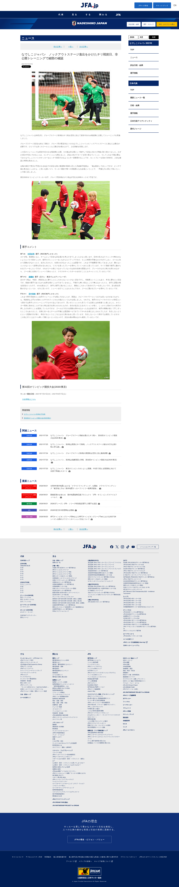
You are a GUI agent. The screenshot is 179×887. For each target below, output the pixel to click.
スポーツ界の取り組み (59, 777)
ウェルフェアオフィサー (59, 781)
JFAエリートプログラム (95, 666)
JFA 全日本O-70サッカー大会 (132, 605)
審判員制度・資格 (57, 666)
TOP (132, 49)
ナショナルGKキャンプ (95, 668)
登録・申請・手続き (129, 670)
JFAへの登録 (143, 5)
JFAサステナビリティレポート (97, 723)
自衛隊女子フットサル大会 (131, 616)
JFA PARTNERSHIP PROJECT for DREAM (65, 805)
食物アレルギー (57, 737)
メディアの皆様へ (85, 861)
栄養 (53, 739)
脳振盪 (54, 724)
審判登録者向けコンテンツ (60, 670)
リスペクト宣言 (57, 752)
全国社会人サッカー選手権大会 (61, 582)
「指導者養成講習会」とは (60, 686)
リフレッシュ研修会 (58, 692)
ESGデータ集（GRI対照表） (131, 675)
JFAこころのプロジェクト (95, 706)
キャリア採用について (102, 861)
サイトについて (18, 857)
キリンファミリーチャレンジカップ (31, 670)
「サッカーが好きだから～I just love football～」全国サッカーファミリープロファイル (34, 688)
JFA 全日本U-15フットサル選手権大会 (134, 622)
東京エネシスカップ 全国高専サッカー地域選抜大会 (68, 607)
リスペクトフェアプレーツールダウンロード (65, 792)
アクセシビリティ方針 (34, 857)
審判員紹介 (55, 668)
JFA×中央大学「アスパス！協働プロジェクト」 (102, 704)
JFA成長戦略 (127, 666)
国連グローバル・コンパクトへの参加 (99, 725)
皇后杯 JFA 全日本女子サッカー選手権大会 (136, 562)
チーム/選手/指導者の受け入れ (97, 741)
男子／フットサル (25, 597)
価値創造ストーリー (129, 677)
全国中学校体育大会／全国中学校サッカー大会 (102, 588)
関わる (103, 15)
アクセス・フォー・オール (131, 683)
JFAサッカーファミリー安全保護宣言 (99, 702)
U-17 (21, 575)
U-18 (21, 573)
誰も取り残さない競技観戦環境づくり (99, 698)
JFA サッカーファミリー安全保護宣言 (63, 754)
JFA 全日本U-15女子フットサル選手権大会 (136, 624)
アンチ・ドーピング (58, 735)
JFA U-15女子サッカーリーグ (132, 579)
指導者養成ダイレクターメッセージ (63, 684)
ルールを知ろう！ (128, 639)
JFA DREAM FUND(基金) (60, 802)
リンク (125, 727)
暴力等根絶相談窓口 (58, 794)
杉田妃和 (31, 254)
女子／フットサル (25, 601)
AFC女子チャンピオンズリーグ (132, 589)
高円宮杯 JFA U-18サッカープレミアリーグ (101, 564)
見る (75, 15)
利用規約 (48, 857)
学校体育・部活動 (25, 681)
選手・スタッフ (148, 24)
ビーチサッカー (25, 607)
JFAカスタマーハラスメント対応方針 (153, 857)
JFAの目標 (126, 664)
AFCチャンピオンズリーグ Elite (61, 572)
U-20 (21, 586)
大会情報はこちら (29, 399)
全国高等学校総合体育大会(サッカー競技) (100, 573)
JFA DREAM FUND (129, 687)
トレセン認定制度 (93, 662)
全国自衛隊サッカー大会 (59, 586)
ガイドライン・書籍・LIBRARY (61, 747)
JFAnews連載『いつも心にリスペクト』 (64, 771)
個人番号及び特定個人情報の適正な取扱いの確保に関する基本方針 (93, 857)
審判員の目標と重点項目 (59, 677)
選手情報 (134, 73)
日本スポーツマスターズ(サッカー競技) (64, 588)
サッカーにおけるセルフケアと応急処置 (64, 743)
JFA (89, 654)
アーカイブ (70, 861)
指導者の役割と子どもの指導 (61, 767)
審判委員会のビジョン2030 (60, 660)
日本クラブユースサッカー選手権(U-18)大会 (101, 577)
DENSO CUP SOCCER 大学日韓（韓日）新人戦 (67, 601)
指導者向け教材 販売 (58, 698)
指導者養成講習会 (57, 690)
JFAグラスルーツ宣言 (26, 660)
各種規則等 (126, 720)
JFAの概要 (126, 662)
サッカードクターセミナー (60, 731)
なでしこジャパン (25, 584)
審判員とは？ (56, 662)
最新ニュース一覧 (137, 97)
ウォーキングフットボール (28, 672)
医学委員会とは (57, 745)
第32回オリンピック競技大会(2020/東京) (37, 418)
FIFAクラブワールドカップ (60, 611)
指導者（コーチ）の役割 (59, 682)
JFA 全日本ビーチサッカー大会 (132, 636)
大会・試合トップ (57, 560)
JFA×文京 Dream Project (130, 685)
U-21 (21, 569)
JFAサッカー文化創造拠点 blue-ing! (134, 642)
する (88, 15)
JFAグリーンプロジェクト (95, 696)
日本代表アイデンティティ (141, 121)
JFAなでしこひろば (26, 666)
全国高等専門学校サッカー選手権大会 (63, 605)
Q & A (125, 724)
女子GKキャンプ (93, 670)
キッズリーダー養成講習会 (28, 679)
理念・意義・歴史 (57, 700)
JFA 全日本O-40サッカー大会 (132, 598)
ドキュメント (127, 708)
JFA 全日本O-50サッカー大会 (132, 600)
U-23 (21, 567)
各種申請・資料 (57, 705)
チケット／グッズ (128, 714)
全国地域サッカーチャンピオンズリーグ (64, 578)
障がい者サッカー (25, 683)
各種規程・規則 (127, 668)
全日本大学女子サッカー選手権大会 (134, 569)
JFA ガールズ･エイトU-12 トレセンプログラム (102, 672)
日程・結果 (134, 105)
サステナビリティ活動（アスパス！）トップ (101, 694)
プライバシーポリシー (129, 857)
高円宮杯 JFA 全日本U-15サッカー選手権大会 (101, 586)
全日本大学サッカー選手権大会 (61, 590)
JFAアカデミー (92, 683)
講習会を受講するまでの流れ (61, 688)
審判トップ (55, 658)
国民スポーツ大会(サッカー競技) (62, 576)
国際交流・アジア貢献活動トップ (98, 730)
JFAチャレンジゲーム (26, 668)
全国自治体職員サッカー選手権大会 (63, 584)
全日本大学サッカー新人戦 (60, 594)
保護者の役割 (56, 769)
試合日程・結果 (134, 24)
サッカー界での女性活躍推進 (96, 700)
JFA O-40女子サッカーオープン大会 (134, 566)
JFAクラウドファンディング (61, 799)
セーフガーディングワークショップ (63, 788)
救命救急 (55, 728)
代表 (61, 15)
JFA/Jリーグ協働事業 (94, 689)
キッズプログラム (25, 677)
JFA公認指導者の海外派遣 (60, 715)
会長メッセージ (127, 660)
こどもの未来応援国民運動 (96, 711)
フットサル (126, 701)
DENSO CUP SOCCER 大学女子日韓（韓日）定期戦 (68, 603)
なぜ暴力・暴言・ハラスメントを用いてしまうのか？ (68, 763)
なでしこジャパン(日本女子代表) (34, 414)
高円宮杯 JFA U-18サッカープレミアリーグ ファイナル (104, 562)
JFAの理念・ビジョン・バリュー (89, 839)
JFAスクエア (24, 674)
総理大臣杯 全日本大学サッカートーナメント (66, 592)
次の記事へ (83, 46)
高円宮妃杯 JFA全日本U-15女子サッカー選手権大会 (138, 577)
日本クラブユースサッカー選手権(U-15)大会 (101, 592)
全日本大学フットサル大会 (131, 618)
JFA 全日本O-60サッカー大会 (132, 603)
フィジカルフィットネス (59, 711)
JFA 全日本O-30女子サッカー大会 (133, 564)
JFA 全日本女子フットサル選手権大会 (134, 614)
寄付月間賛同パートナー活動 (96, 727)
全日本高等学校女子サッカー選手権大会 (135, 581)
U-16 (21, 577)
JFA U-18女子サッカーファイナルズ (134, 571)
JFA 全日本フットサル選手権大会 (133, 612)
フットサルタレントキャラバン (97, 677)
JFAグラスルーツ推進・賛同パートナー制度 (33, 691)
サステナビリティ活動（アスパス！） (134, 679)
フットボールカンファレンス (61, 694)
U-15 (21, 579)
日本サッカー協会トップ (130, 658)
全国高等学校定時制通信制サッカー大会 (100, 575)
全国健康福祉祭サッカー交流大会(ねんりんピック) (138, 607)
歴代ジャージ (135, 128)
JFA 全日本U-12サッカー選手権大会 (99, 602)
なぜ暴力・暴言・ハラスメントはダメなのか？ (66, 765)
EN (175, 5)
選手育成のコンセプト (94, 660)
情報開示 (125, 672)
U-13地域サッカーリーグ (95, 590)
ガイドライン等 (57, 719)
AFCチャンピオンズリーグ (60, 570)
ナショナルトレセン (94, 664)
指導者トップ (56, 680)
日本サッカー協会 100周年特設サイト (134, 681)
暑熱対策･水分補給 (58, 726)
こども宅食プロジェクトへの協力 (98, 721)
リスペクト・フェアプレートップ (62, 750)
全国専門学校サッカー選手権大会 (62, 609)
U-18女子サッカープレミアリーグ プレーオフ (137, 575)
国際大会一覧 (56, 562)
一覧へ (70, 46)
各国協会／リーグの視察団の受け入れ (99, 743)
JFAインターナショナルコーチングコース (65, 717)
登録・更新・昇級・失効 (59, 703)
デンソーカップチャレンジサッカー (63, 597)
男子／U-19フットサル (27, 599)
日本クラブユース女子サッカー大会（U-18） (136, 587)
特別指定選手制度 (93, 679)
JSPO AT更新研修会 (58, 733)
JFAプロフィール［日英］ (131, 689)
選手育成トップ (92, 658)
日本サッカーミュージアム (131, 645)
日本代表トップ (25, 560)
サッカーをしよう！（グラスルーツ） (31, 658)
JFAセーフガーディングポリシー (62, 756)
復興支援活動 (92, 719)
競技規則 (55, 672)
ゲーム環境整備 (92, 681)
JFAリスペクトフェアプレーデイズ (63, 779)
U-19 (21, 571)
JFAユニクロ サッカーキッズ (29, 662)
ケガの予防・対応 (57, 741)
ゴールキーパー (57, 709)
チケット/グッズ (162, 5)
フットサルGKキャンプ (95, 675)
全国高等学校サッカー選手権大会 (98, 571)
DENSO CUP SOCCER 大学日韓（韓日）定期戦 (67, 599)
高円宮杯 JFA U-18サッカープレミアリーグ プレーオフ (104, 569)
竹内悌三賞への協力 (94, 709)
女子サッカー (127, 698)
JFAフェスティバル (26, 685)
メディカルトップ (57, 722)
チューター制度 (57, 707)
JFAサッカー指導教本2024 (60, 696)
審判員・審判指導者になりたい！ (62, 664)
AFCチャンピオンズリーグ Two (61, 574)
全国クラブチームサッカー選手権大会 (63, 580)
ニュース (134, 57)
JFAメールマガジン (129, 730)
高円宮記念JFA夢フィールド (96, 687)
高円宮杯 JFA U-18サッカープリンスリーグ (101, 566)
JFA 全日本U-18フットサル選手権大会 (134, 620)
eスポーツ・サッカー (26, 612)
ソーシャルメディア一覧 (148, 547)
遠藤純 (31, 276)
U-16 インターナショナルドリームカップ (100, 581)
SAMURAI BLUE (25, 566)
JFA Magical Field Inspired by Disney (31, 664)
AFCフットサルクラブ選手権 (132, 631)
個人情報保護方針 (60, 857)
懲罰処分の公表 (57, 796)
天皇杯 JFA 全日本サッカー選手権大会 (64, 568)
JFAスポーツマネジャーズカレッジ (98, 713)
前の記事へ (58, 46)
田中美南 (32, 294)
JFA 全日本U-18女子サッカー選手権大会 (135, 573)
